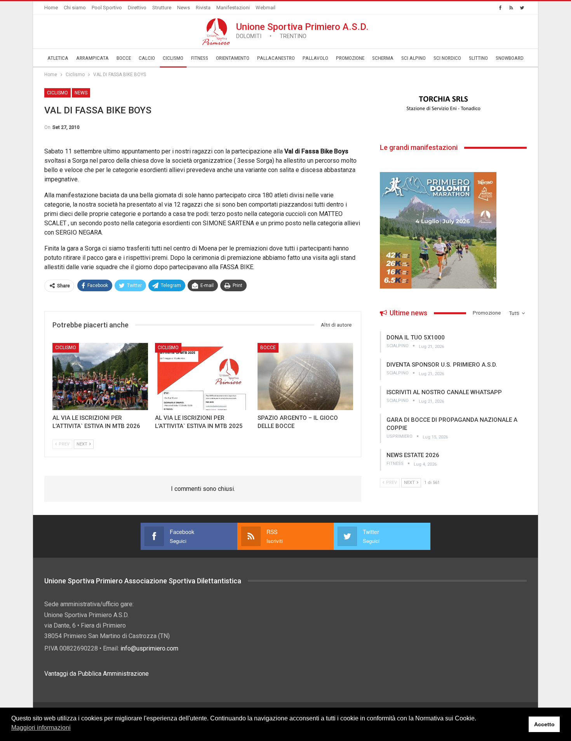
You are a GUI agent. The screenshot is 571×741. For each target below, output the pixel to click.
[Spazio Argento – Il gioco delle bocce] (305, 376)
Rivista (203, 7)
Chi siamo (75, 7)
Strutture (161, 7)
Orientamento (232, 58)
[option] (453, 103)
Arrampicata (92, 58)
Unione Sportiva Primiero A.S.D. (302, 30)
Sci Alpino (413, 58)
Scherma (382, 58)
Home (51, 7)
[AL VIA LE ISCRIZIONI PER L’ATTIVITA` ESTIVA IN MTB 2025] (203, 376)
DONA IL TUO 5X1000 (415, 337)
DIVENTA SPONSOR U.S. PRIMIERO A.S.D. (441, 364)
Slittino (478, 58)
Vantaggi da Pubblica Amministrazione (96, 673)
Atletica (57, 58)
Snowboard (510, 58)
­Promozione (350, 58)
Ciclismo (173, 58)
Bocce (124, 58)
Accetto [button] (544, 724)
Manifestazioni (233, 7)
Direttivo (137, 7)
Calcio (147, 58)
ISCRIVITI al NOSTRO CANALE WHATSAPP (444, 392)
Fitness (199, 58)
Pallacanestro (276, 58)
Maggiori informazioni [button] (41, 727)
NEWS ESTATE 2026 (412, 455)
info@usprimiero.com (149, 648)
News (183, 7)
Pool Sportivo (107, 7)
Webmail (265, 7)
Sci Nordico (447, 58)
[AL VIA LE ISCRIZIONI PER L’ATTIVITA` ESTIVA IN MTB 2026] (100, 376)
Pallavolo (315, 58)
